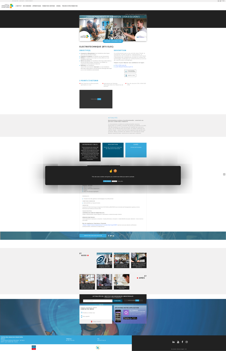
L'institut (19, 6)
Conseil (58, 6)
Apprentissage (37, 6)
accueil (126, 14)
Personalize (114, 181)
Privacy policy (120, 181)
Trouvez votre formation (70, 6)
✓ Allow (99, 99)
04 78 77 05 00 (70, 340)
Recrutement (29, 0)
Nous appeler (86, 316)
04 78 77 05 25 (101, 340)
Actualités (15, 0)
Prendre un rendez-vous (89, 312)
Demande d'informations (113, 41)
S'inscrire (117, 301)
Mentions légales (180, 349)
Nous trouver (97, 321)
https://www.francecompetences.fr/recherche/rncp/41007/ (100, 225)
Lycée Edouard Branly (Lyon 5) (124, 66)
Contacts (21, 0)
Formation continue (48, 6)
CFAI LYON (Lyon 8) (120, 65)
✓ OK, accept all (107, 181)
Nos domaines (27, 6)
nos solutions (131, 14)
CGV (186, 349)
